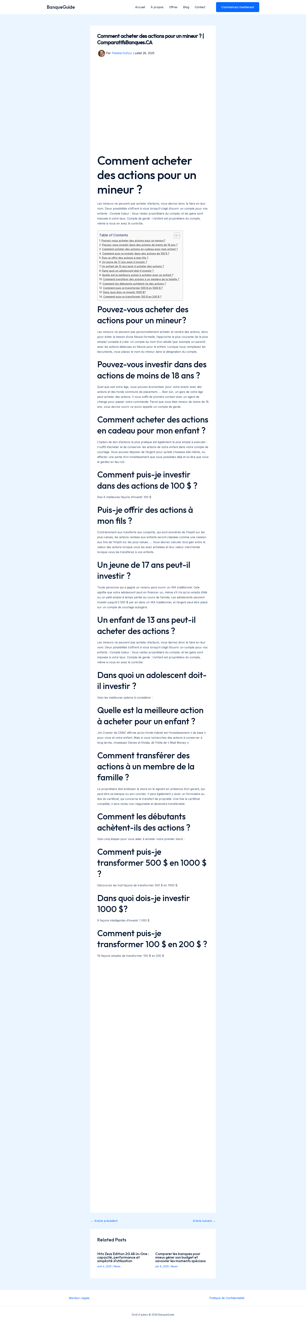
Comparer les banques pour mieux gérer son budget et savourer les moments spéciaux (180, 1257)
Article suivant (204, 1220)
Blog (186, 7)
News (117, 1266)
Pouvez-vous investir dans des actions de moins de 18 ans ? (140, 244)
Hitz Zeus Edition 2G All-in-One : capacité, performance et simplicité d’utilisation (123, 1257)
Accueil (140, 7)
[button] (235, 7)
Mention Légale (79, 1298)
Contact (200, 7)
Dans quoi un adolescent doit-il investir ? (128, 270)
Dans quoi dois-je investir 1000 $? (124, 292)
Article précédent (103, 1220)
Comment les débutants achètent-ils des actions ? (134, 283)
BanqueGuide (61, 7)
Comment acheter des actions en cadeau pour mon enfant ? (140, 249)
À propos (157, 7)
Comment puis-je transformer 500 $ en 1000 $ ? (133, 287)
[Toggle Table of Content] (175, 235)
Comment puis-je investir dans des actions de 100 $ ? (135, 253)
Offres (173, 7)
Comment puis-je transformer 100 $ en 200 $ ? (132, 296)
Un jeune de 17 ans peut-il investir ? (124, 261)
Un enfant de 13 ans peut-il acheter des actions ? (133, 266)
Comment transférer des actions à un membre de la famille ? (141, 279)
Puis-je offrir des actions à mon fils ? (125, 257)
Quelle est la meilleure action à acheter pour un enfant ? (137, 274)
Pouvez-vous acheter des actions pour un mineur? (133, 240)
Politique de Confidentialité (226, 1298)
